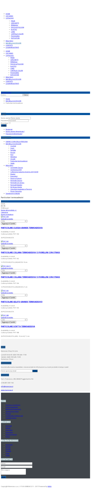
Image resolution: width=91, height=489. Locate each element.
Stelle (12, 163)
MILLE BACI (9, 165)
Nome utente (5, 118)
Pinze (8, 437)
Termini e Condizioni (13, 405)
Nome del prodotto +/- (9, 210)
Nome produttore (7, 214)
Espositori (14, 176)
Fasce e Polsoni (16, 178)
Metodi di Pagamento (13, 409)
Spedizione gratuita (13, 193)
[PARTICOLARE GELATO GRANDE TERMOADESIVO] (5, 291)
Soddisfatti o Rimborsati (14, 416)
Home (8, 99)
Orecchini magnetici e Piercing (21, 189)
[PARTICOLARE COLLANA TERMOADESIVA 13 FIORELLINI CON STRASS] (5, 241)
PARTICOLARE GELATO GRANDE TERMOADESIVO (21, 302)
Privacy (8, 414)
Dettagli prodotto (7, 219)
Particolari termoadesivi (18, 161)
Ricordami (4, 123)
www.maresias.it (7, 390)
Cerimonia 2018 (15, 170)
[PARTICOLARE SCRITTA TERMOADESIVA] (5, 315)
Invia (35, 371)
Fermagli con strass (17, 183)
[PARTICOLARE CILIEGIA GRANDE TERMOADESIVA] (5, 217)
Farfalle (13, 150)
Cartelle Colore (11, 418)
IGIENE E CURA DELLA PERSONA (17, 141)
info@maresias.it (7, 386)
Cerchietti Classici (16, 167)
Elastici (12, 174)
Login (4, 125)
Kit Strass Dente (16, 187)
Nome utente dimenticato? (15, 131)
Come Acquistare (12, 407)
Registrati (9, 129)
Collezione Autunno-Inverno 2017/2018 (24, 172)
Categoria (4, 212)
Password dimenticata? (14, 134)
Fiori (11, 155)
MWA (49, 486)
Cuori (12, 148)
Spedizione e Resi (12, 411)
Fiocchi (12, 152)
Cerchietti (9, 430)
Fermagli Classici (16, 180)
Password (5, 120)
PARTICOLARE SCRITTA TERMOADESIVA (18, 326)
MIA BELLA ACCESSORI (13, 101)
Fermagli (9, 426)
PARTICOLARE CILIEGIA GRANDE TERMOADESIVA (22, 228)
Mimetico (13, 157)
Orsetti (12, 159)
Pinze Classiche (16, 191)
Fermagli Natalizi (16, 185)
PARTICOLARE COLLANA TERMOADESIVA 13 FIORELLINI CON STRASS (30, 252)
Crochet (13, 146)
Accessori (9, 445)
